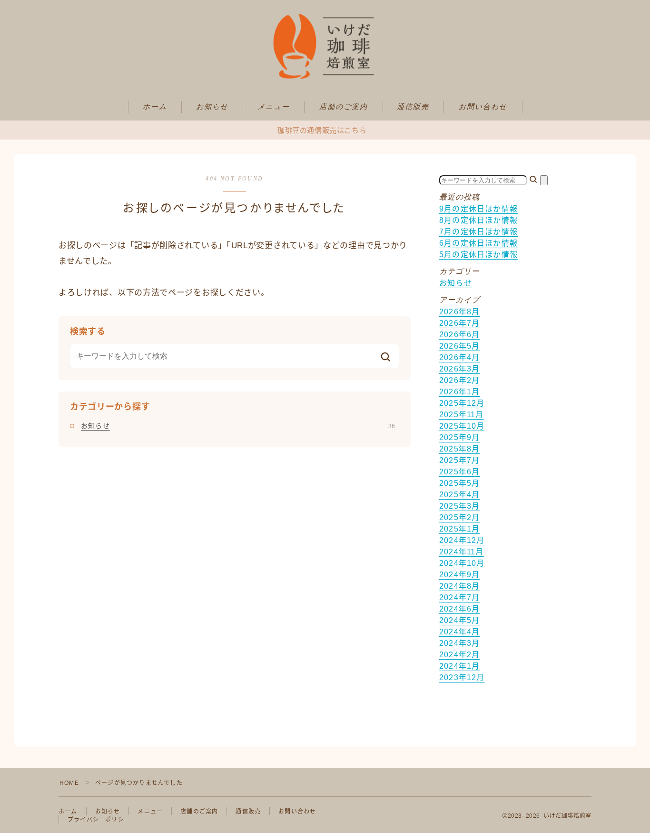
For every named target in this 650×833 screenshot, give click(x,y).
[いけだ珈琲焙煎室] (325, 46)
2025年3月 (459, 506)
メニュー (273, 106)
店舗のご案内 (343, 106)
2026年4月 (459, 357)
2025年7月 (459, 460)
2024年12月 (462, 540)
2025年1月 (459, 529)
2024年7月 (459, 597)
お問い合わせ (483, 106)
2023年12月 (462, 677)
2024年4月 (459, 632)
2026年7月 (459, 323)
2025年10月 (462, 426)
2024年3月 (459, 643)
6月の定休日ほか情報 (478, 243)
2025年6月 (459, 472)
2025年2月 (459, 517)
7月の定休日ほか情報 (478, 232)
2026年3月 (459, 369)
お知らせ (212, 106)
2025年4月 (459, 495)
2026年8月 (459, 312)
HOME (69, 783)
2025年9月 (459, 437)
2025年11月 (461, 415)
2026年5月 (459, 346)
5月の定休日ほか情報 (478, 255)
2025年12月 (462, 403)
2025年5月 (459, 483)
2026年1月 (459, 392)
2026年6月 (459, 335)
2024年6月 (459, 609)
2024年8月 (459, 586)
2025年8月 (459, 449)
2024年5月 (459, 620)
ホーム (155, 106)
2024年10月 (462, 563)
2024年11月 (461, 552)
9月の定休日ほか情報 (478, 209)
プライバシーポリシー (99, 819)
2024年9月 (459, 575)
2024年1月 (459, 666)
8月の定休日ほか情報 (478, 220)
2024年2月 (459, 655)
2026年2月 (459, 380)
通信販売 (413, 106)
